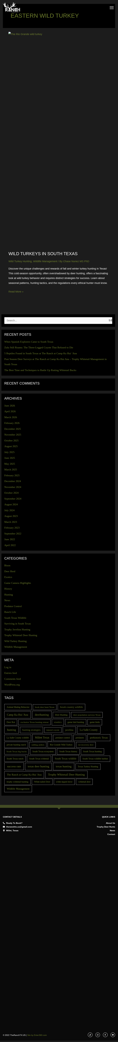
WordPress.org (12, 684)
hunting (11, 729)
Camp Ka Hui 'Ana (17, 714)
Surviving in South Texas (17, 623)
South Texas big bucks (16, 751)
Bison (7, 565)
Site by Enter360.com (37, 1035)
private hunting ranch (16, 744)
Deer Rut (11, 722)
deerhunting (42, 714)
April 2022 (10, 545)
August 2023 (11, 516)
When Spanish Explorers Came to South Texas (28, 341)
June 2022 (9, 539)
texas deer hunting (38, 766)
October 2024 (11, 492)
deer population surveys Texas (87, 715)
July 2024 (9, 510)
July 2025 (9, 452)
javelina (69, 729)
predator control (62, 737)
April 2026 (10, 411)
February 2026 (12, 423)
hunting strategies (31, 730)
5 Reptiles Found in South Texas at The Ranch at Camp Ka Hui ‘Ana (40, 353)
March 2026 (10, 417)
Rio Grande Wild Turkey (61, 744)
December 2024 (12, 481)
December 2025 (12, 428)
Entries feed (10, 673)
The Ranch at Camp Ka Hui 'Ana (24, 774)
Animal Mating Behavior (18, 707)
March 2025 (10, 469)
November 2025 (12, 434)
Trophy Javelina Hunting (17, 629)
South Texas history (68, 751)
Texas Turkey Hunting (88, 766)
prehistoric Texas (99, 737)
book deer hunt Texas (44, 707)
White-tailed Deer (42, 781)
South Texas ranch (15, 758)
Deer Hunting (61, 714)
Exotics (8, 577)
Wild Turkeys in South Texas (43, 253)
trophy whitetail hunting (17, 781)
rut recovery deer (86, 745)
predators (80, 737)
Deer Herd (9, 571)
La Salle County (89, 729)
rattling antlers (38, 745)
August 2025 (11, 446)
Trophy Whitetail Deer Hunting (20, 635)
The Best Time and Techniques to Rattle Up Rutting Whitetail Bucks (40, 370)
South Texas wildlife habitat (95, 758)
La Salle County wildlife (18, 737)
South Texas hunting (92, 751)
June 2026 (9, 405)
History (8, 588)
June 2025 (9, 457)
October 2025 (11, 440)
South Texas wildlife (65, 758)
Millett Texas (42, 737)
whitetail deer (84, 781)
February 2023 (12, 527)
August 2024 (11, 504)
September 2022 (12, 533)
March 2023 (10, 521)
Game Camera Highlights (17, 583)
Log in (7, 667)
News (7, 600)
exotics (58, 722)
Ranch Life (10, 612)
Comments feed (12, 678)
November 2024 (12, 487)
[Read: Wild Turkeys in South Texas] (59, 139)
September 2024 (12, 498)
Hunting (8, 594)
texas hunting (64, 766)
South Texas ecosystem (43, 751)
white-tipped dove (64, 781)
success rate (14, 766)
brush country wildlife (71, 707)
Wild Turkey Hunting (20, 261)
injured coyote (52, 730)
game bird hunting (75, 722)
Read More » (15, 291)
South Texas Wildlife (15, 617)
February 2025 (12, 475)
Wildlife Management (45, 261)
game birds (95, 722)
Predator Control (13, 606)
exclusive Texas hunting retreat (34, 722)
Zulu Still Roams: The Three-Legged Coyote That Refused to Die (38, 347)
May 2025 (9, 463)
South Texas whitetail (39, 758)
